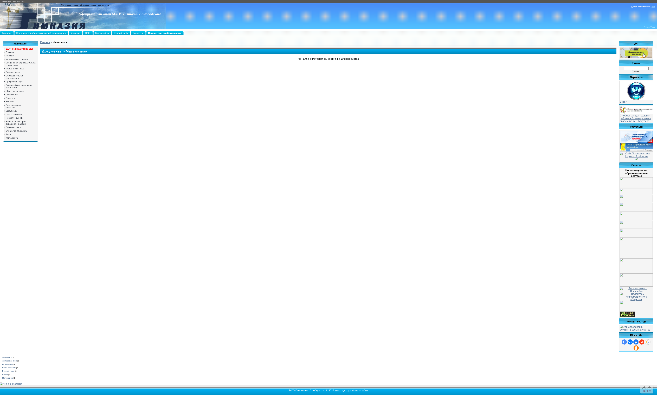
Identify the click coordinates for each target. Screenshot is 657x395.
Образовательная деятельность (14, 77)
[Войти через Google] (647, 342)
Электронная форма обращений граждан (16, 122)
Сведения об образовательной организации (21, 64)
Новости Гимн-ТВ (14, 118)
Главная (10, 52)
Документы (7, 357)
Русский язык (8, 371)
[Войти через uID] (624, 342)
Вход (653, 27)
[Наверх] (646, 388)
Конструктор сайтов (346, 390)
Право (5, 374)
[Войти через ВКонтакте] (630, 342)
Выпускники (11, 111)
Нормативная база (15, 69)
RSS (653, 7)
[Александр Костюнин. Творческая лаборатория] (627, 316)
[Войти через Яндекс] (641, 342)
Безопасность (13, 72)
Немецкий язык (9, 368)
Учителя (10, 101)
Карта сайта (12, 138)
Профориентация (14, 82)
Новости (10, 56)
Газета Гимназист (14, 114)
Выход (647, 27)
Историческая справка (17, 59)
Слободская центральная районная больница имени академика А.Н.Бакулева (635, 118)
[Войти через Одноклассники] (636, 348)
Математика (7, 378)
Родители (10, 98)
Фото (8, 134)
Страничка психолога (16, 131)
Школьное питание (15, 91)
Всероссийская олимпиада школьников (19, 86)
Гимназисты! (12, 94)
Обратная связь (13, 127)
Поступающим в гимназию (13, 106)
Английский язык (9, 361)
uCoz (365, 390)
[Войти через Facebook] (636, 342)
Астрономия (7, 364)
